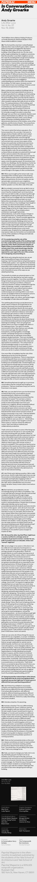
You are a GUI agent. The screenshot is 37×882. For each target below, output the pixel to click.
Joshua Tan (5, 831)
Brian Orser (5, 824)
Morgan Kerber (24, 818)
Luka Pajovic (5, 811)
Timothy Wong (6, 833)
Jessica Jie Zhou (24, 822)
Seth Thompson (24, 831)
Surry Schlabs (6, 845)
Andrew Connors (25, 809)
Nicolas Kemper (24, 845)
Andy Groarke (8, 20)
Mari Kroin (4, 809)
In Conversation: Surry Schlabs (8, 842)
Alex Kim (4, 822)
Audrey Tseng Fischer (8, 820)
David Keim (23, 820)
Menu (32, 2)
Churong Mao (23, 811)
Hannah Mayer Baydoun (9, 818)
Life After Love (8, 23)
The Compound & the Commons (25, 842)
